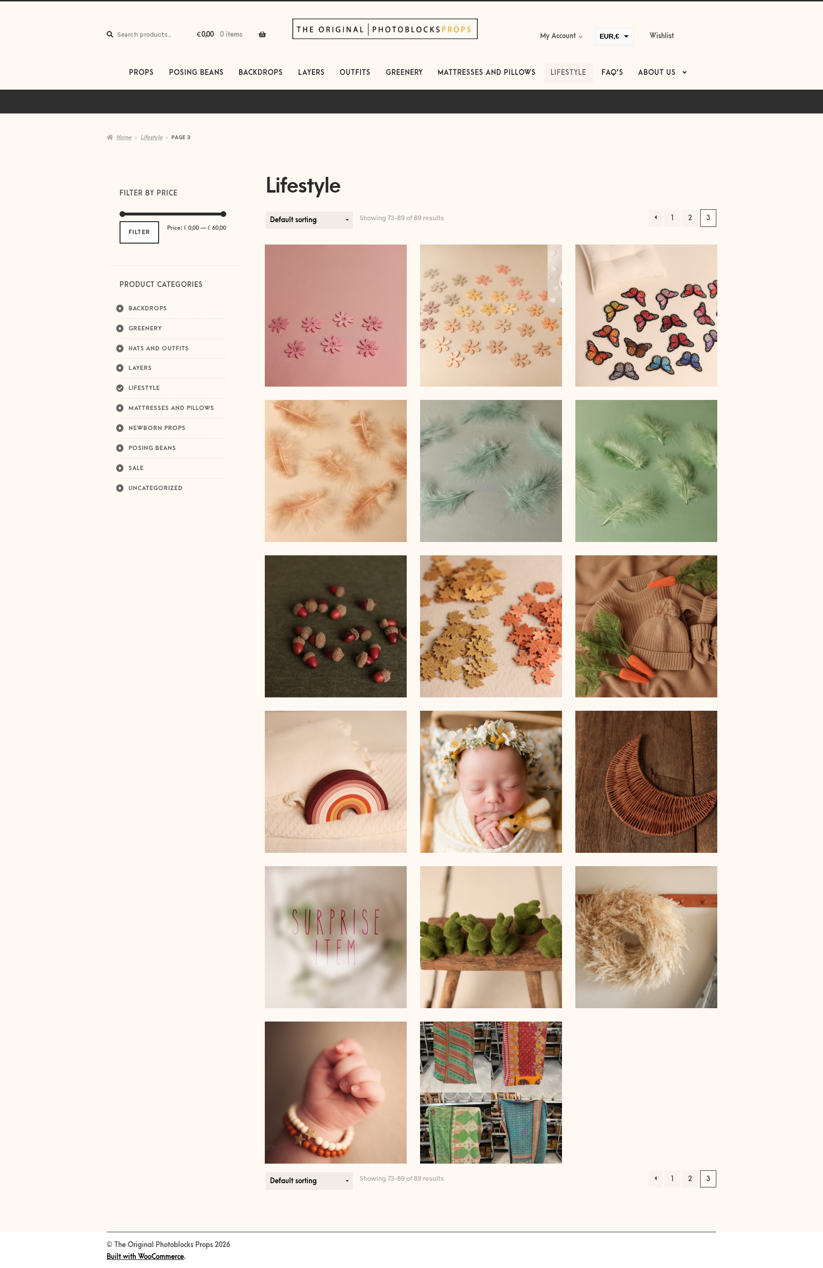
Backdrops (261, 73)
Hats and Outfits (159, 348)
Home (123, 137)
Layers (311, 73)
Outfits (355, 73)
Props (141, 73)
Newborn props (157, 428)
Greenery (404, 73)
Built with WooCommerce (145, 1257)
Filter (140, 232)
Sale (136, 468)
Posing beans (196, 73)
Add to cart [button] (336, 471)
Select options (335, 316)
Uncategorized (156, 488)
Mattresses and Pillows (487, 73)
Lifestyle (568, 73)
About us (657, 73)
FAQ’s (612, 73)
